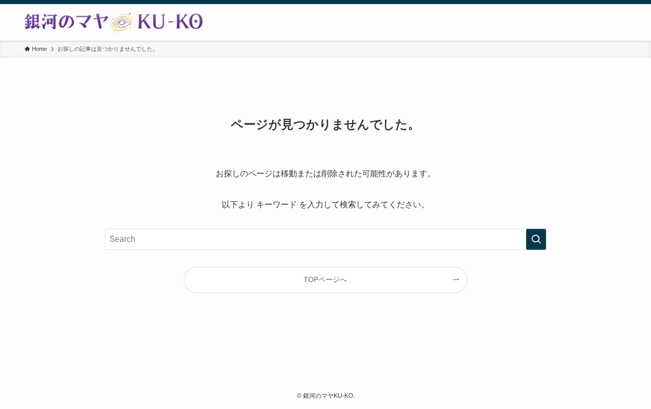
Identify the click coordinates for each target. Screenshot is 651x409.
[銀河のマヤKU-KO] (113, 22)
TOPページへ (325, 279)
